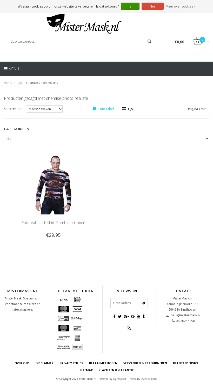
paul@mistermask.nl (186, 315)
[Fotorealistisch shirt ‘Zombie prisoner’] (53, 184)
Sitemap (86, 370)
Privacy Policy (71, 363)
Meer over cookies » (180, 6)
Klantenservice (185, 363)
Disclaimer (45, 363)
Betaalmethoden (103, 363)
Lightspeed (119, 379)
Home (8, 82)
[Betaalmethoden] (63, 299)
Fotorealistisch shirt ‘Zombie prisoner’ (53, 222)
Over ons (22, 363)
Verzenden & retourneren (145, 363)
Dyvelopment (149, 379)
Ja (130, 6)
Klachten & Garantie (116, 370)
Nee (153, 6)
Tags (19, 82)
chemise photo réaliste (42, 82)
